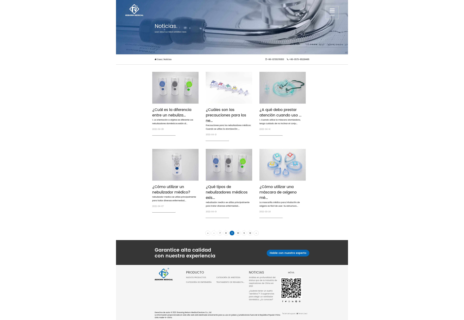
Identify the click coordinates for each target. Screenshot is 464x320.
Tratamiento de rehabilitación (232, 282)
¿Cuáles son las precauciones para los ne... (226, 115)
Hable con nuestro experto (288, 253)
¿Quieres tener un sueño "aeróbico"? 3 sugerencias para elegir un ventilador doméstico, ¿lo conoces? (261, 295)
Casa (159, 59)
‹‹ (207, 233)
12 (250, 233)
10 (238, 233)
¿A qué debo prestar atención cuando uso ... (280, 112)
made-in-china (165, 317)
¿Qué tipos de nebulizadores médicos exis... (227, 192)
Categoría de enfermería (199, 282)
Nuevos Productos (196, 277)
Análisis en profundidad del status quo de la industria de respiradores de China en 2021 (263, 282)
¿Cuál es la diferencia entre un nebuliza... (171, 112)
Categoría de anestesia (228, 277)
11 (244, 233)
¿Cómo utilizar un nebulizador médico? (171, 189)
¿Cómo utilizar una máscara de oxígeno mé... (278, 192)
